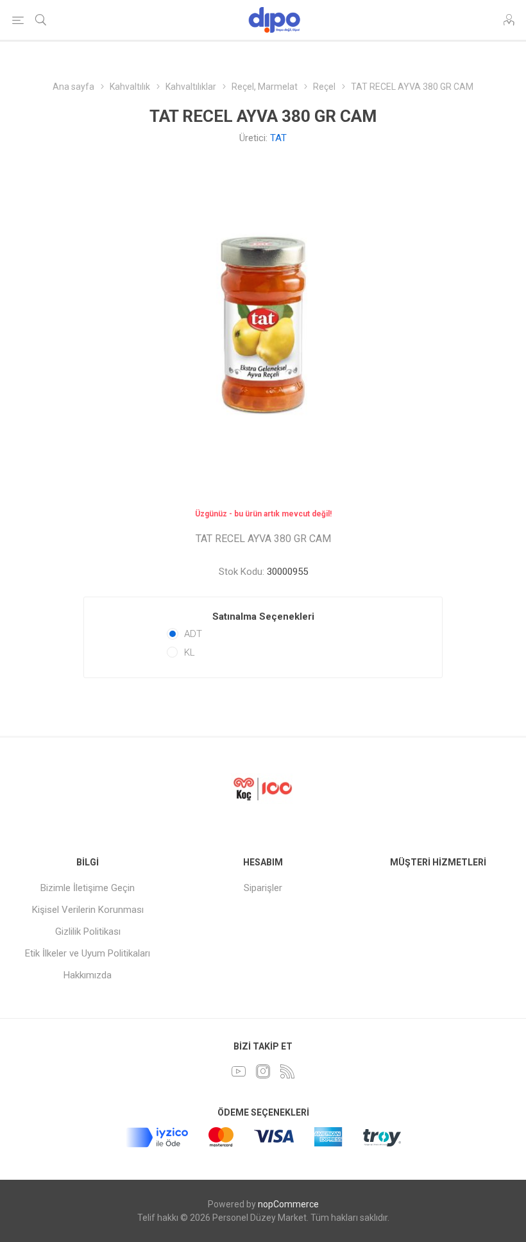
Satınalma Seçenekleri (263, 616)
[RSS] (287, 1071)
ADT (193, 634)
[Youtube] (238, 1071)
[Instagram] (263, 1071)
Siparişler (263, 888)
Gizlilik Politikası (88, 931)
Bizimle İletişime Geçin (87, 888)
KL (189, 652)
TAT (278, 138)
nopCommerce (288, 1204)
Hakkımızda (88, 975)
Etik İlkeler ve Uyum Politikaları (87, 953)
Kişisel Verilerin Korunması (88, 909)
